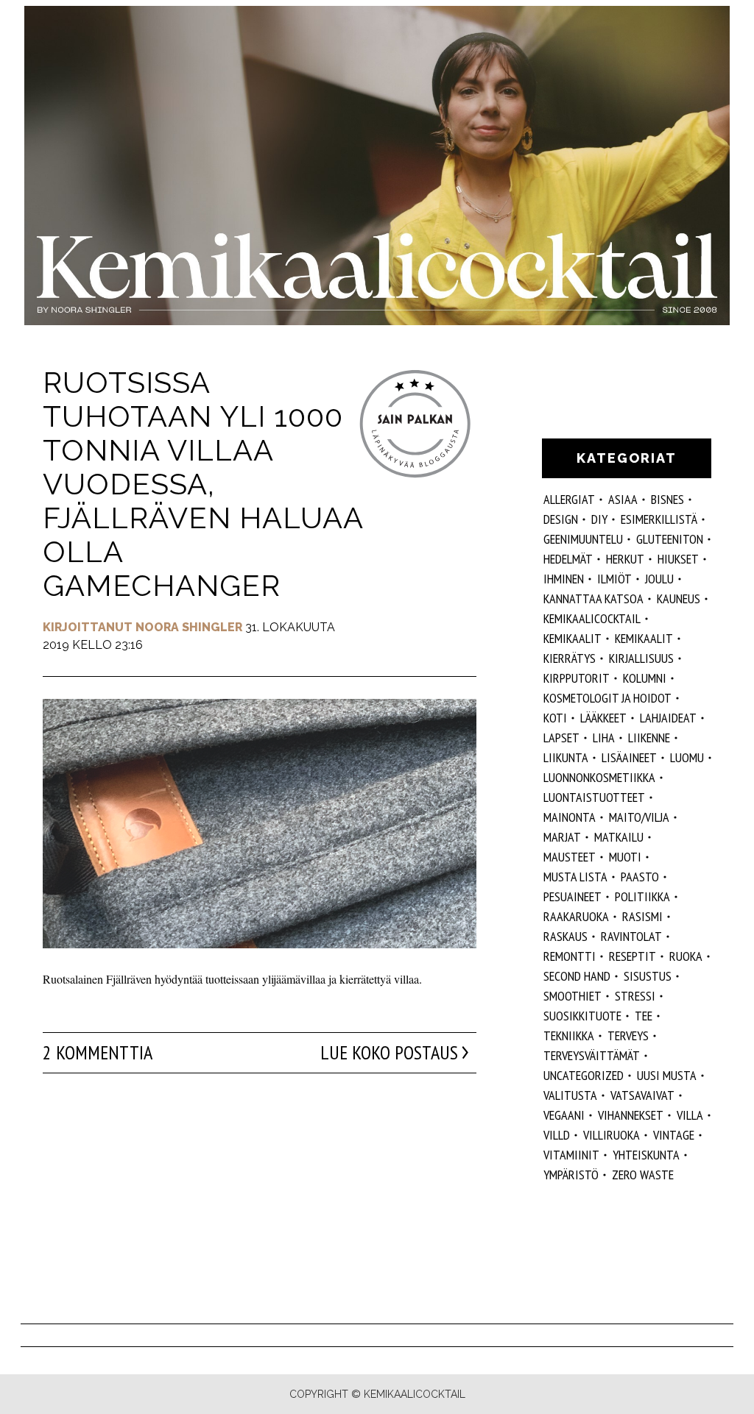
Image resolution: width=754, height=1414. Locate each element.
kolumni (644, 677)
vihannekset (630, 1114)
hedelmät (568, 558)
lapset (561, 737)
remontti (569, 956)
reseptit (632, 956)
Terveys (628, 1035)
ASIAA (623, 499)
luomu (687, 757)
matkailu (619, 836)
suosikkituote (582, 1015)
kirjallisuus (641, 658)
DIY (599, 519)
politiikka (642, 896)
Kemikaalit (572, 638)
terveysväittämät (591, 1055)
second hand (576, 975)
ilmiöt (614, 578)
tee (643, 1015)
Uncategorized (583, 1075)
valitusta (570, 1095)
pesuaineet (572, 896)
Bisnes (667, 499)
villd (556, 1134)
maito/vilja (639, 817)
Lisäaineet (629, 757)
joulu (659, 578)
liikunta (565, 757)
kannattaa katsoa (593, 598)
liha (604, 737)
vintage (673, 1134)
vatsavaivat (642, 1095)
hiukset (678, 558)
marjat (562, 836)
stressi (635, 995)
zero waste (643, 1174)
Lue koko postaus (389, 1053)
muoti (625, 856)
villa (690, 1114)
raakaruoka (576, 916)
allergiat (569, 499)
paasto (640, 876)
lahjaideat (668, 717)
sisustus (648, 975)
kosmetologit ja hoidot (607, 697)
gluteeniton (669, 538)
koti (555, 717)
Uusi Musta (667, 1075)
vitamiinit (571, 1154)
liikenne (649, 737)
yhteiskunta (646, 1154)
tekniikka (568, 1035)
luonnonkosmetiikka (599, 777)
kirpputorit (576, 677)
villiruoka (611, 1134)
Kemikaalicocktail (592, 618)
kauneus (678, 598)
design (560, 519)
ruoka (685, 956)
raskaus (565, 936)
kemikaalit (644, 638)
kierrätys (569, 658)
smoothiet (572, 995)
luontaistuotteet (594, 797)
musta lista (575, 876)
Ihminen (563, 578)
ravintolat (631, 936)
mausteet (569, 856)
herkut (625, 558)
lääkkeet (603, 717)
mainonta (569, 817)
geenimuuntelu (583, 538)
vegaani (564, 1114)
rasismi (642, 916)
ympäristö (571, 1174)
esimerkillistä (659, 519)
